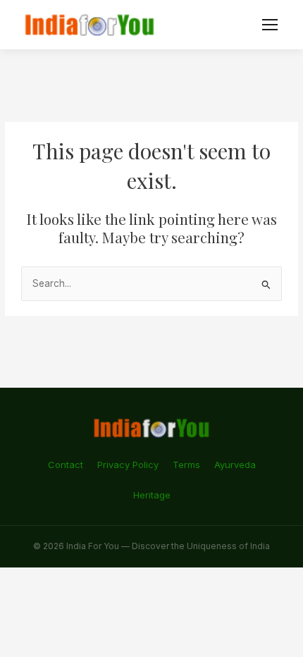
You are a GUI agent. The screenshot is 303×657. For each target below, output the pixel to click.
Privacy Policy (128, 464)
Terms (186, 464)
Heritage (152, 495)
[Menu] (269, 25)
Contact (65, 464)
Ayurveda (235, 464)
